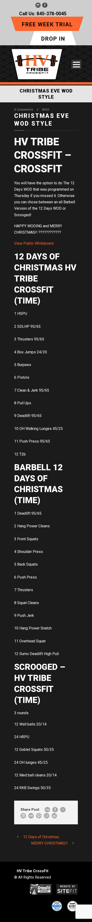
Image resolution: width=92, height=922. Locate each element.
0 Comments (23, 109)
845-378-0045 (51, 13)
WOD (45, 109)
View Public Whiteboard (34, 243)
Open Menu (76, 64)
